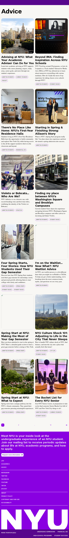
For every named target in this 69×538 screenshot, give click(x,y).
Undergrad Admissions (46, 531)
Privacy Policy (7, 496)
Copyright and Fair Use (10, 499)
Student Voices (54, 84)
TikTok (3, 486)
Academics (5, 464)
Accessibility (6, 503)
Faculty (4, 80)
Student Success (61, 535)
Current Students (21, 77)
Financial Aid (63, 531)
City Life (52, 350)
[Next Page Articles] (66, 425)
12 (50, 425)
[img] (17, 36)
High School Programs (42, 535)
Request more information (11, 455)
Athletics (19, 210)
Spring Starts (20, 286)
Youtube (4, 482)
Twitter (4, 476)
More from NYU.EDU (8, 533)
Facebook (5, 479)
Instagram (5, 473)
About (3, 493)
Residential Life (21, 150)
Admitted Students (8, 77)
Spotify (4, 489)
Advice (3, 467)
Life (2, 461)
